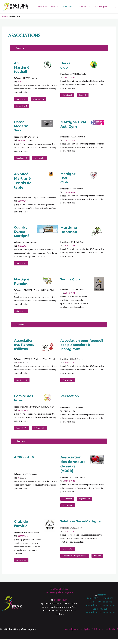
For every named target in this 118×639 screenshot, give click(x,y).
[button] (45, 6)
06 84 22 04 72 (69, 293)
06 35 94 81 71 (69, 362)
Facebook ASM (21, 106)
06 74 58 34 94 (69, 245)
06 (19, 362)
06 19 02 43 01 (23, 81)
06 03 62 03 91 (23, 140)
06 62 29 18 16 (69, 140)
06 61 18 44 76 (23, 410)
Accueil (68, 629)
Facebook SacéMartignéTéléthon (74, 556)
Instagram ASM (38, 99)
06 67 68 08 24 (69, 192)
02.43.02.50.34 (60, 599)
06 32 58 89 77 (23, 201)
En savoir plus (39, 158)
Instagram (97, 556)
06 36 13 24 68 (23, 536)
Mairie (41, 7)
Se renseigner (100, 7)
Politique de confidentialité (105, 629)
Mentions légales (82, 629)
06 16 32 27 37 (69, 531)
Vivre (52, 7)
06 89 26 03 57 (23, 246)
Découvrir (82, 7)
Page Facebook (21, 158)
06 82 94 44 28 (69, 77)
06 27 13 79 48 (69, 481)
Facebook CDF (21, 428)
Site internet (21, 99)
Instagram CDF (39, 428)
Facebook (82, 95)
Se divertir (67, 7)
